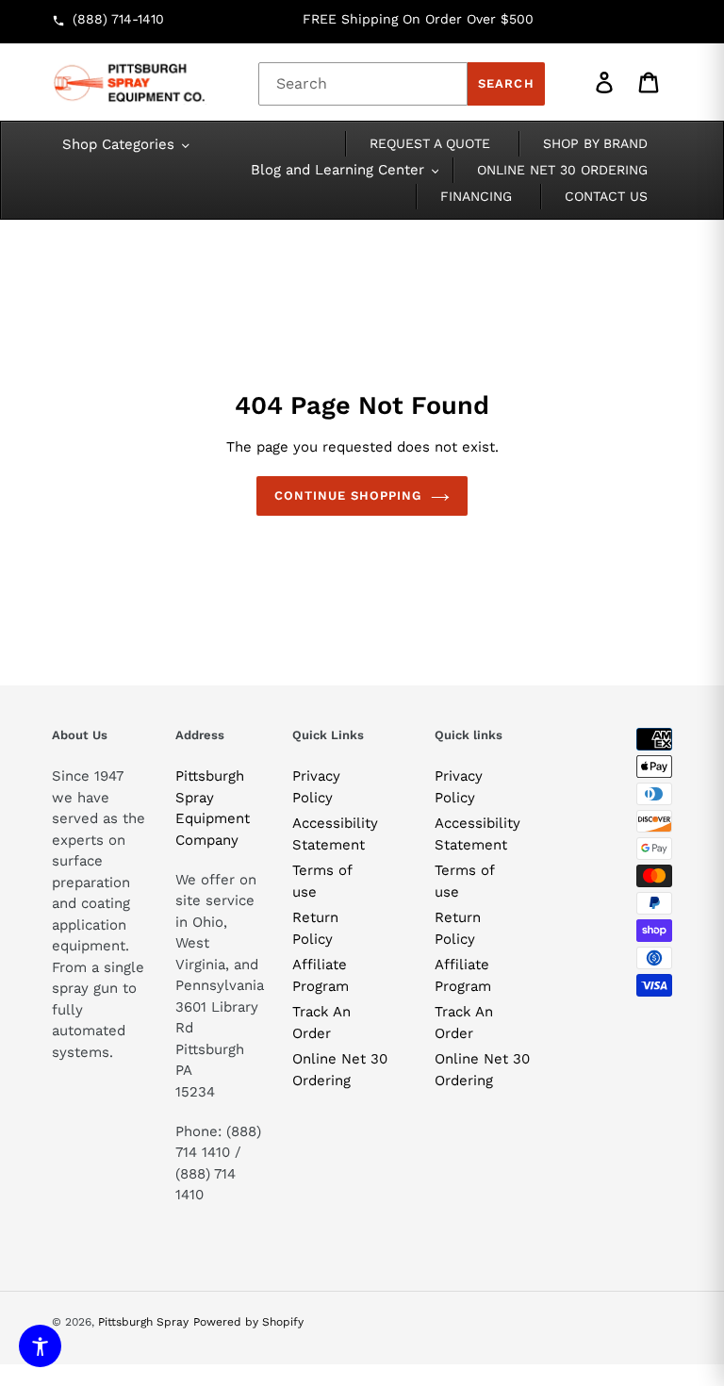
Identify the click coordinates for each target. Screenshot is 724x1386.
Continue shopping (348, 495)
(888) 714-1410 (118, 18)
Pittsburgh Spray (143, 1321)
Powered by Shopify (248, 1321)
